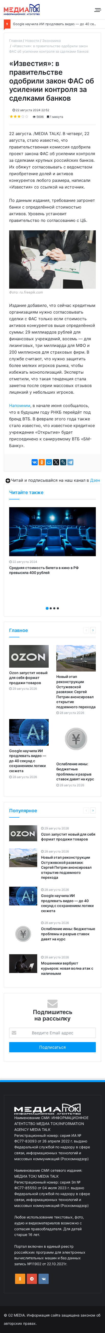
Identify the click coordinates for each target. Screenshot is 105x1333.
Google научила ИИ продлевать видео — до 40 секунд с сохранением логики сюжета (27, 761)
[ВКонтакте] (35, 462)
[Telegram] (70, 462)
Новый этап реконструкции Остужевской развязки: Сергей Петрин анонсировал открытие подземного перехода (76, 691)
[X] (56, 462)
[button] (47, 608)
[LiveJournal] (63, 462)
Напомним (19, 405)
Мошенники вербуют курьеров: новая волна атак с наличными (67, 968)
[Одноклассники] (42, 462)
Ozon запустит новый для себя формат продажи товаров (28, 677)
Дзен (95, 480)
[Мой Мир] (49, 462)
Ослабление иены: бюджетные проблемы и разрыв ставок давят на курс (68, 934)
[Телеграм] (32, 1279)
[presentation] (50, 602)
